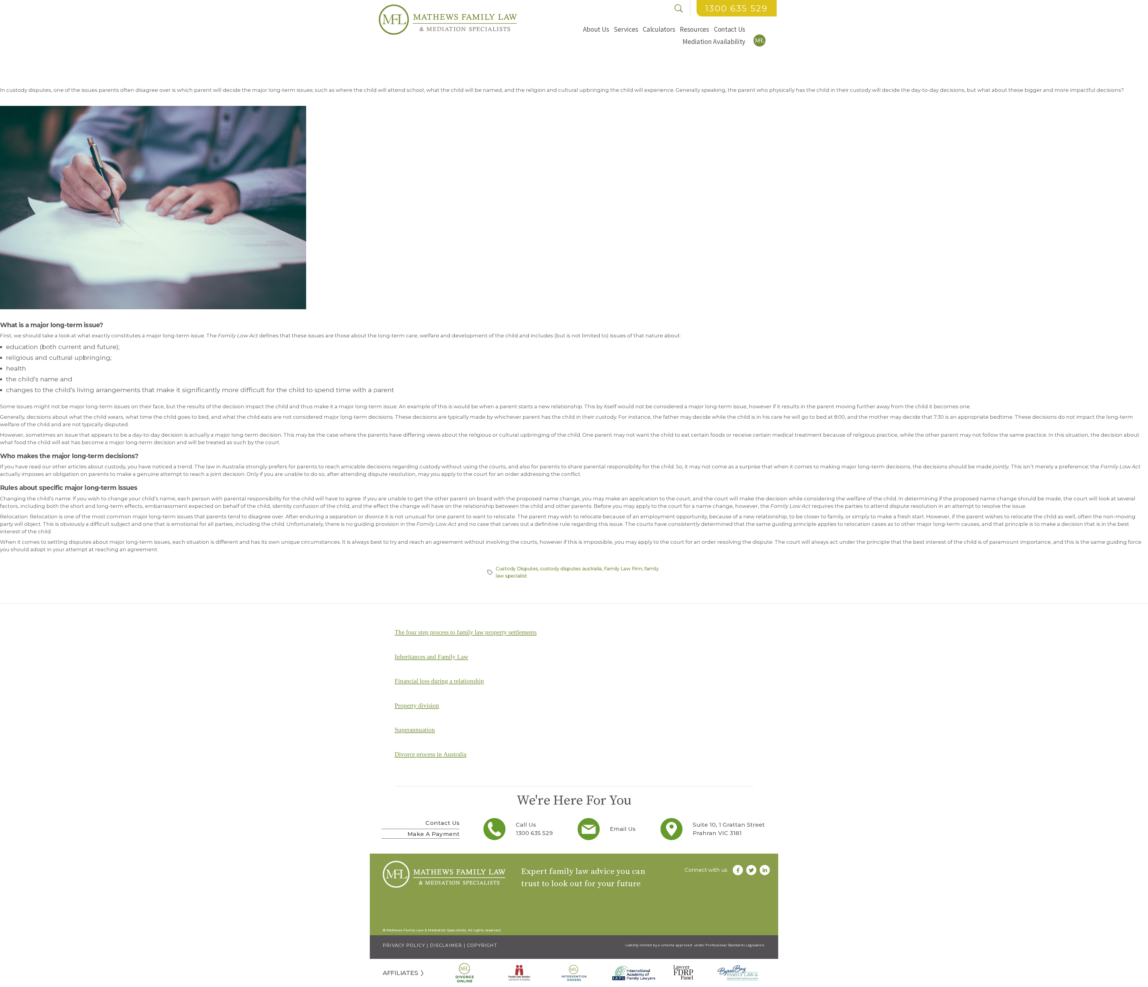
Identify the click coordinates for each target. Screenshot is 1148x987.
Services (626, 29)
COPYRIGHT (482, 945)
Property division (417, 706)
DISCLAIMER (445, 945)
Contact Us (729, 29)
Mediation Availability (714, 41)
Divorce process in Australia (430, 754)
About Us (596, 29)
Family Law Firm (623, 569)
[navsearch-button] (678, 8)
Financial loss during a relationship (439, 681)
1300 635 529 (736, 8)
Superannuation (415, 730)
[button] (596, 29)
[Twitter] (751, 870)
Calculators (659, 29)
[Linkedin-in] (765, 870)
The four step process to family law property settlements (466, 632)
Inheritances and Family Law (431, 657)
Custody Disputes (517, 569)
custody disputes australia (571, 569)
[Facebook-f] (738, 870)
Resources (694, 29)
